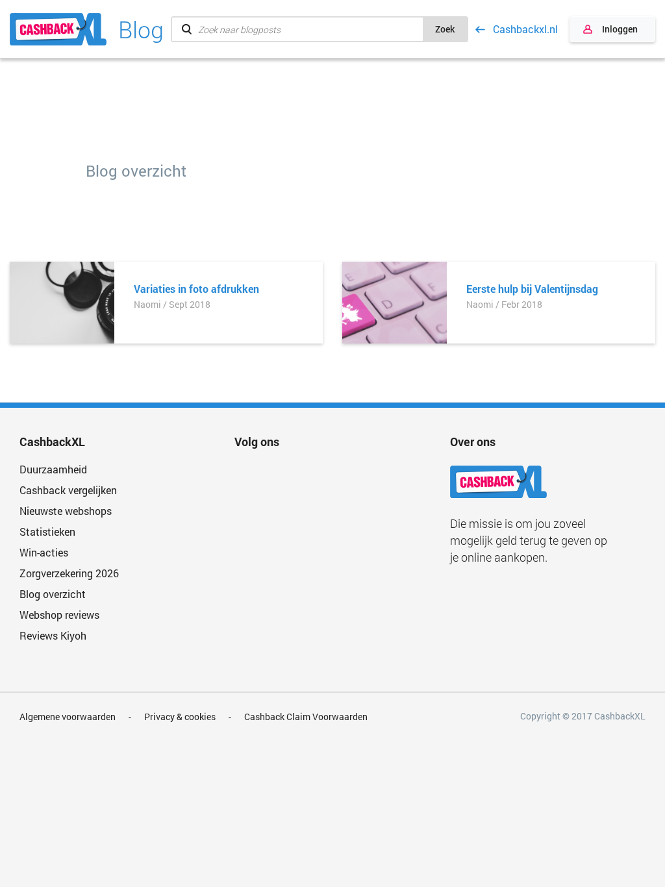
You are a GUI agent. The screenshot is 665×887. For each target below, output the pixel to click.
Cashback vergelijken (68, 490)
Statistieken (47, 531)
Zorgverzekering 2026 (69, 573)
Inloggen (620, 29)
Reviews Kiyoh (52, 635)
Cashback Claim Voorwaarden (306, 716)
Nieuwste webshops (65, 511)
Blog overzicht (52, 594)
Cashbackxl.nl (525, 29)
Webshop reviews (59, 614)
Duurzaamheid (53, 469)
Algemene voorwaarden (67, 716)
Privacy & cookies (180, 716)
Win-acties (43, 552)
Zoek (445, 29)
